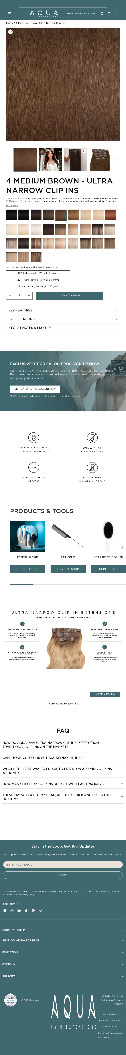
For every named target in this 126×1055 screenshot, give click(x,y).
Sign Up (63, 875)
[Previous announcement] (6, 3)
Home (10, 23)
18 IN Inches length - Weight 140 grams (38, 273)
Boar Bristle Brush (108, 557)
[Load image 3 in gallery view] (100, 159)
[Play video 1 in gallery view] (75, 159)
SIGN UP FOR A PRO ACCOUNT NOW (35, 389)
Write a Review (105, 694)
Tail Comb (68, 557)
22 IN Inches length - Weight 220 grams (38, 286)
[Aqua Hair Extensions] (44, 13)
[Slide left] (9, 159)
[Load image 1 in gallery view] (25, 159)
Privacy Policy (27, 895)
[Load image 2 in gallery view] (50, 159)
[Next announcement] (120, 3)
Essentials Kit (28, 557)
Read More (12, 206)
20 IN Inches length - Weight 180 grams (38, 280)
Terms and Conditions (110, 1021)
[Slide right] (116, 159)
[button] (9, 13)
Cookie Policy (110, 1027)
